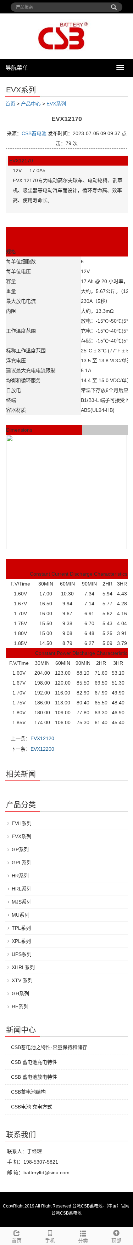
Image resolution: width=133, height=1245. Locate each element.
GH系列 (20, 993)
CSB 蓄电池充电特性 (34, 1062)
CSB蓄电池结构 (28, 1092)
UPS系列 (22, 954)
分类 (83, 1241)
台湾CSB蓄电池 (66, 1213)
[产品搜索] (113, 4)
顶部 (116, 1240)
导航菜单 (16, 68)
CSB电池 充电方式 (31, 1106)
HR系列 (20, 875)
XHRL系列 (23, 967)
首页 (10, 103)
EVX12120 (42, 738)
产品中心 (31, 103)
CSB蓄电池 (34, 133)
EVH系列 (22, 823)
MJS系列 (22, 902)
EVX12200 (42, 749)
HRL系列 (22, 889)
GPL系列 (22, 862)
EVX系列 (56, 103)
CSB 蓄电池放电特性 (34, 1077)
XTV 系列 (22, 980)
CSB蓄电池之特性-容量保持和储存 (49, 1047)
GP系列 (20, 849)
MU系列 (20, 915)
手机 (50, 1240)
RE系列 (20, 1006)
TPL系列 (21, 928)
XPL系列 (21, 941)
